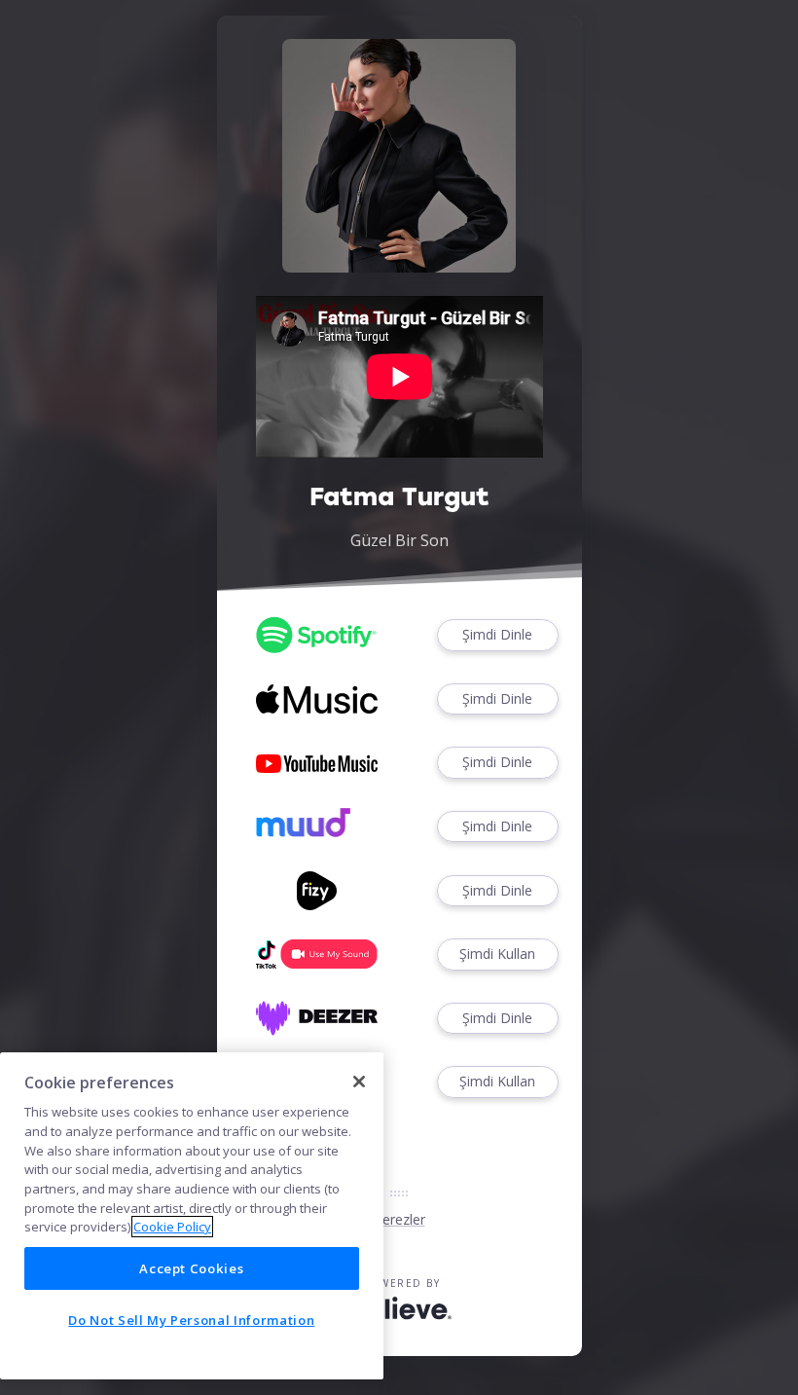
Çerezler (399, 1219)
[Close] (359, 1081)
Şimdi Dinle (497, 634)
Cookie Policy (172, 1226)
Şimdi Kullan (497, 953)
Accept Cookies (191, 1268)
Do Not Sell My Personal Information (191, 1320)
